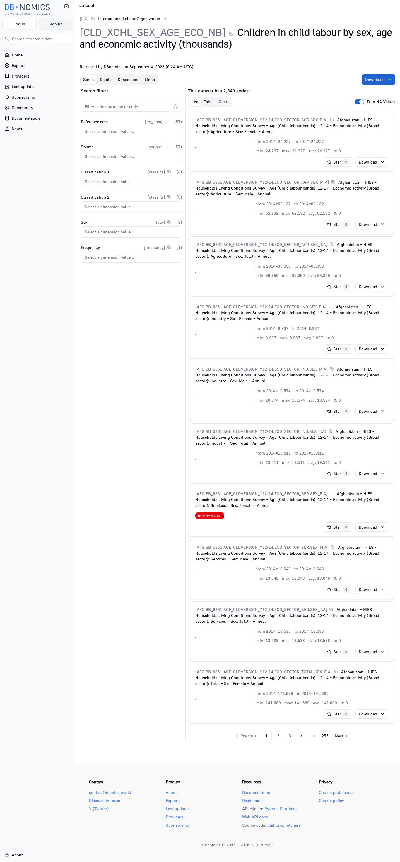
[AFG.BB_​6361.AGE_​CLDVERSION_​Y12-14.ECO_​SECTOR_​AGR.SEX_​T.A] (261, 244)
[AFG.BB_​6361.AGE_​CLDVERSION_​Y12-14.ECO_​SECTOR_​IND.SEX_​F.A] (261, 306)
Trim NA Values (381, 102)
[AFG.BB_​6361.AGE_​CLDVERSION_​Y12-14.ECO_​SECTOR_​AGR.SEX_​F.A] (261, 119)
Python (271, 808)
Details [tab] (106, 79)
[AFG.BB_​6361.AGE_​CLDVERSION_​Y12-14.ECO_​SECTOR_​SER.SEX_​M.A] (262, 547)
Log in (19, 23)
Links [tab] (150, 79)
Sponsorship (177, 825)
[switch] (359, 101)
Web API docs (255, 816)
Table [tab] (208, 101)
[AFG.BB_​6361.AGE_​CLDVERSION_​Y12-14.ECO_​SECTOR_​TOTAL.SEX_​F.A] (263, 671)
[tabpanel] (237, 414)
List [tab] (195, 101)
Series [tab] (89, 79)
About (171, 792)
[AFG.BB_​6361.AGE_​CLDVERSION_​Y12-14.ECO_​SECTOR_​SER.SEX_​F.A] (261, 493)
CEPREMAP (262, 844)
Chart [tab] (224, 101)
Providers (174, 816)
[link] (120, 19)
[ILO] (84, 18)
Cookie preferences (336, 792)
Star (340, 161)
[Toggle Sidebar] (74, 431)
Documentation (256, 792)
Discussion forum (105, 800)
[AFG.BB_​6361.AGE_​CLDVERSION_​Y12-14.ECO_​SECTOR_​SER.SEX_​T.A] (261, 609)
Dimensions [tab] (128, 79)
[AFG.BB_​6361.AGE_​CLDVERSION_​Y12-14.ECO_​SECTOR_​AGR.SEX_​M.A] (262, 182)
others (291, 808)
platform (275, 825)
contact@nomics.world (110, 792)
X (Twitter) (99, 808)
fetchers (293, 825)
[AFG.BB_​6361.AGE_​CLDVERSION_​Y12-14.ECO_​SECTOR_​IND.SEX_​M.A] (261, 369)
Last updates (177, 808)
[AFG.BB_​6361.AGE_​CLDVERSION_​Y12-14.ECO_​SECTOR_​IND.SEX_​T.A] (260, 431)
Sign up (55, 23)
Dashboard (252, 800)
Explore (173, 800)
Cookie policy (331, 800)
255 (325, 735)
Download (374, 79)
